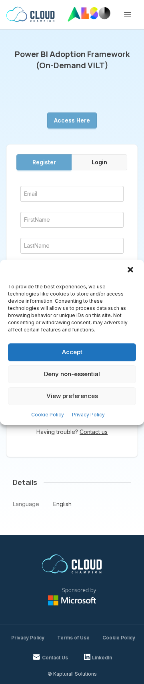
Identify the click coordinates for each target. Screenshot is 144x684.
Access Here (72, 120)
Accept (72, 352)
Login (99, 162)
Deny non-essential (72, 374)
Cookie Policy (47, 415)
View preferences (72, 396)
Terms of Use (73, 638)
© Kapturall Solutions (72, 674)
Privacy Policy (88, 415)
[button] (131, 270)
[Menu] (128, 15)
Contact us (94, 431)
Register (44, 162)
